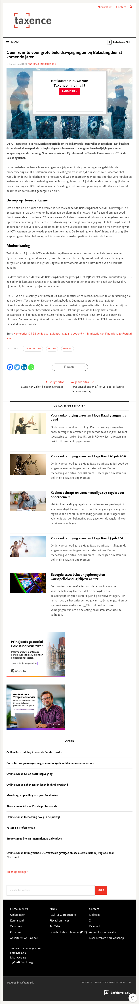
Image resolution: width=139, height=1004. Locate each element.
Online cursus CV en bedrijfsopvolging (29, 774)
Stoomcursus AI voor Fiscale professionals (32, 806)
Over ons (15, 932)
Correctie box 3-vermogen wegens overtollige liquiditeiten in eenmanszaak (50, 763)
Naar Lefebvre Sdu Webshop (106, 938)
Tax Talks (55, 926)
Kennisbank (17, 920)
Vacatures (16, 926)
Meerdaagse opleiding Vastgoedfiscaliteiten (32, 795)
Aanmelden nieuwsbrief (103, 932)
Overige (67, 348)
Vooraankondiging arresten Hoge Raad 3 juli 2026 (88, 538)
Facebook (95, 926)
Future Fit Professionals (21, 827)
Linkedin (94, 915)
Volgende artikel (80, 382)
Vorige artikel (57, 382)
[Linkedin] (24, 367)
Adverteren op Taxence (24, 938)
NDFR (53, 909)
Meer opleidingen (17, 872)
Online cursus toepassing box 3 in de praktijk (33, 817)
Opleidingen (17, 915)
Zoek (102, 890)
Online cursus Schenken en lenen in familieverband (37, 785)
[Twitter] (17, 367)
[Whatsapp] (31, 367)
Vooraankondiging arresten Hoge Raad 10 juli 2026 (89, 456)
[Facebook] (10, 367)
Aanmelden (69, 91)
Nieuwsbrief (105, 7)
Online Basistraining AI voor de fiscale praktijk (34, 752)
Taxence (32, 20)
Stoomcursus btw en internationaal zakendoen (34, 838)
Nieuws (52, 348)
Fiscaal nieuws (33, 348)
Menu (15, 42)
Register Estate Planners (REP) (68, 932)
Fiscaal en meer (59, 920)
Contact (121, 7)
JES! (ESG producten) (63, 915)
